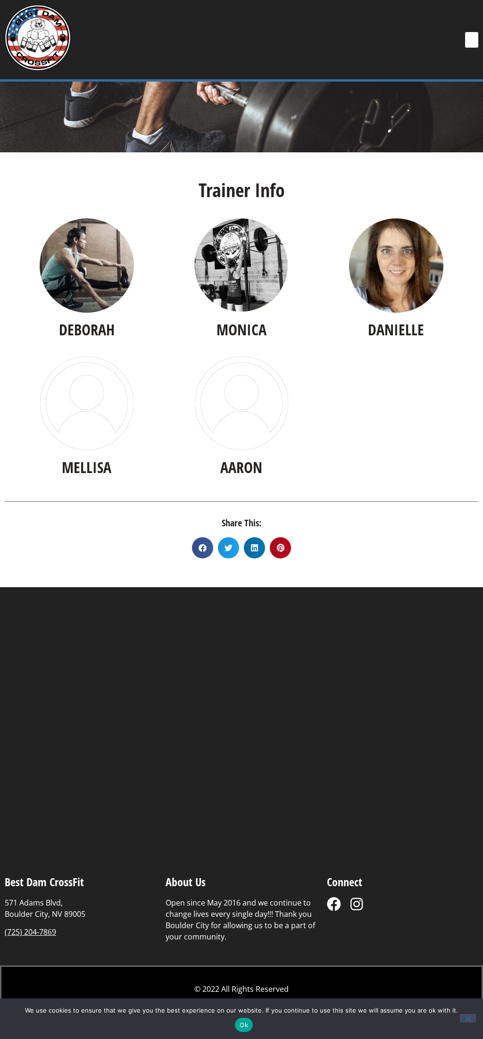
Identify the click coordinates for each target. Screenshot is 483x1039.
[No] (468, 1018)
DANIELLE (396, 329)
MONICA (241, 329)
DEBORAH (87, 329)
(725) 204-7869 (30, 932)
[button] (471, 40)
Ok (244, 1025)
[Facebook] (334, 904)
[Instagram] (357, 904)
